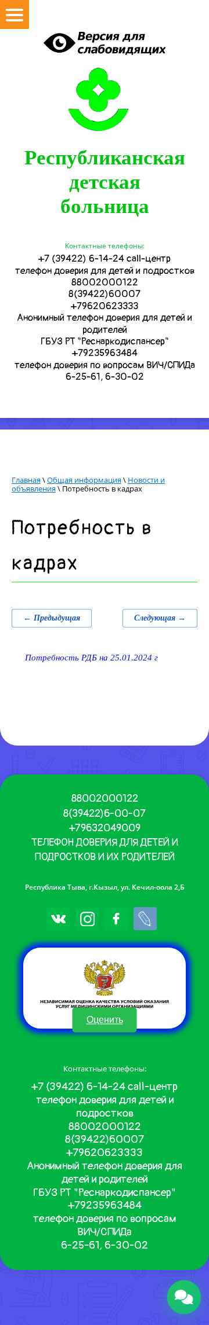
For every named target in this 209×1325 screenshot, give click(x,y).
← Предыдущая (51, 618)
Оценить (105, 1020)
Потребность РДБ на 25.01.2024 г (91, 657)
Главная (26, 480)
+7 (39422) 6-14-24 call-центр (104, 258)
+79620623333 (104, 306)
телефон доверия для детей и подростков (104, 271)
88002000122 (104, 282)
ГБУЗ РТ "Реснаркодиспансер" (105, 341)
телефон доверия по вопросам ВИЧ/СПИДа (105, 365)
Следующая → (160, 618)
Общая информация (84, 480)
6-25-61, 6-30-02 (105, 376)
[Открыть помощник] (184, 1297)
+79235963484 (105, 353)
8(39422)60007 (104, 294)
